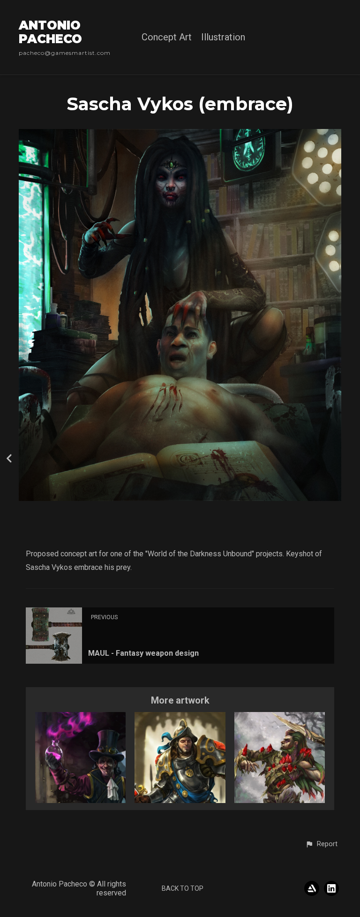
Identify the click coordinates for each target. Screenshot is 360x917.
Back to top (182, 888)
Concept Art (167, 37)
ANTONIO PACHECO (50, 32)
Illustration (223, 37)
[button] (321, 844)
